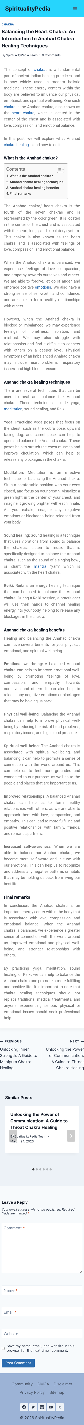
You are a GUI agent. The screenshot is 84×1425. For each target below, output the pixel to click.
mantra (40, 566)
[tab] (33, 1169)
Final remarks (20, 194)
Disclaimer (63, 1384)
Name (10, 1290)
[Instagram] (42, 1407)
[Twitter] (33, 1407)
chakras (40, 69)
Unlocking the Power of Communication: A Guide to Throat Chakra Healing (65, 1054)
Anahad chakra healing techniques (36, 182)
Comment (14, 1228)
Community (22, 1384)
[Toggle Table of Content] (58, 169)
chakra (10, 107)
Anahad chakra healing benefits (34, 188)
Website (11, 1333)
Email (10, 1312)
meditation (13, 409)
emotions (43, 287)
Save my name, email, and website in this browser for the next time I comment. (40, 1348)
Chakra (8, 24)
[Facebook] (24, 1407)
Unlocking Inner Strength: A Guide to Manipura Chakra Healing (18, 1054)
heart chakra (23, 113)
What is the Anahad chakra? (31, 176)
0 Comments (51, 55)
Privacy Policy (32, 1392)
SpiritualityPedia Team (22, 55)
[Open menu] (75, 8)
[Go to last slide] (13, 1136)
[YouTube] (51, 1407)
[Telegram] (60, 1407)
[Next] (71, 1136)
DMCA (43, 1384)
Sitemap (57, 1392)
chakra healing (16, 144)
